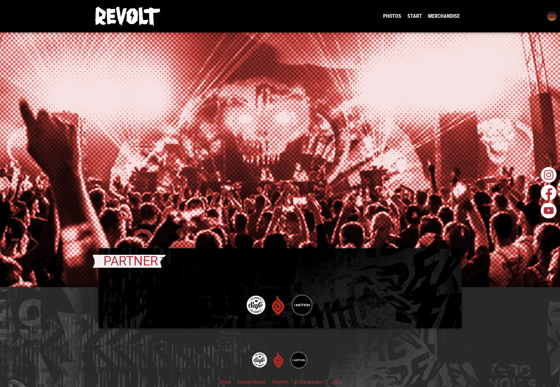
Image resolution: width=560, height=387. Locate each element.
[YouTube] (549, 211)
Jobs (336, 382)
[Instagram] (549, 175)
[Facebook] (549, 193)
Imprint (280, 382)
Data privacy (309, 382)
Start (414, 16)
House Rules (251, 382)
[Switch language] (551, 16)
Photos (392, 16)
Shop (225, 382)
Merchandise (444, 16)
